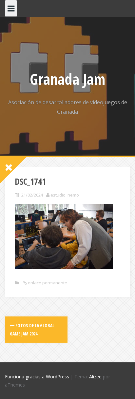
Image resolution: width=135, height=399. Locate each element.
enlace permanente (47, 283)
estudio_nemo (64, 195)
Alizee (95, 376)
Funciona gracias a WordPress (37, 376)
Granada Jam (67, 79)
